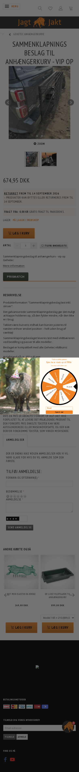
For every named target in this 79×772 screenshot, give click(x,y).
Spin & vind (59, 412)
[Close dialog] (1, 359)
